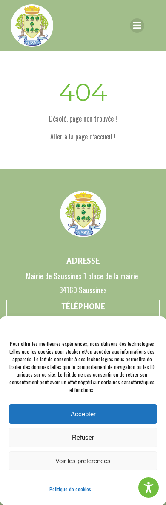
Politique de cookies (70, 489)
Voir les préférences (83, 460)
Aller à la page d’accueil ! (83, 136)
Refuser (83, 437)
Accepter (83, 414)
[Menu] (137, 25)
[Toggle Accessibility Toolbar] (148, 487)
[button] (153, 327)
